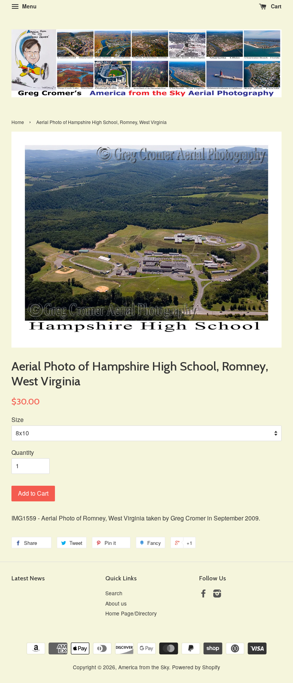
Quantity (22, 452)
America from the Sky (143, 667)
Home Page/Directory (131, 613)
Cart (275, 6)
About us (116, 603)
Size (17, 419)
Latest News (28, 578)
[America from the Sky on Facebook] (203, 594)
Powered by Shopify (196, 667)
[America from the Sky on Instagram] (217, 594)
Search (113, 593)
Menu (29, 6)
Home (17, 122)
